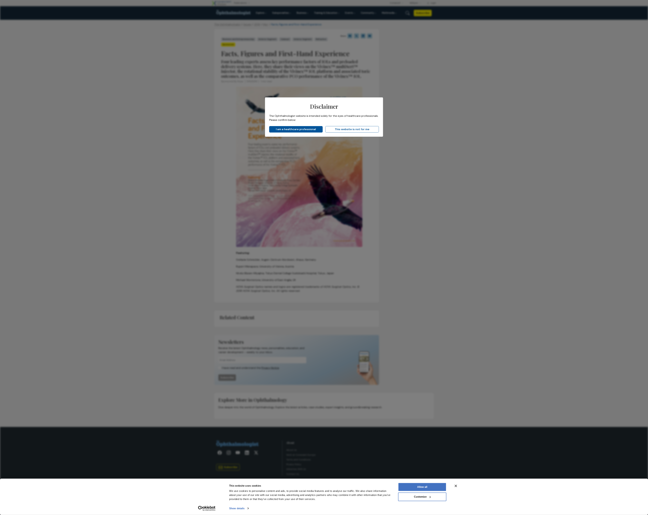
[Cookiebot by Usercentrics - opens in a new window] (207, 508)
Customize (420, 496)
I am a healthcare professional (296, 129)
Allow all (422, 486)
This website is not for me (352, 129)
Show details (237, 508)
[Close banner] (456, 486)
